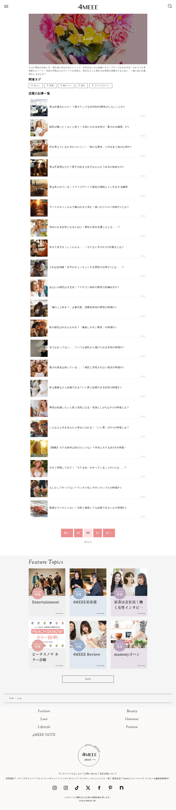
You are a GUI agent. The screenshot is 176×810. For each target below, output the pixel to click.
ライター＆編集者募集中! (157, 778)
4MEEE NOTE (44, 735)
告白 (83, 85)
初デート (67, 85)
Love (44, 719)
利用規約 (10, 778)
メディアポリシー (25, 778)
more (88, 679)
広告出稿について (108, 773)
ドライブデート (101, 85)
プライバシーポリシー (47, 778)
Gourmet (132, 719)
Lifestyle (44, 727)
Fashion (44, 711)
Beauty (132, 711)
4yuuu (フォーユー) (132, 778)
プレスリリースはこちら (70, 773)
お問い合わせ (90, 773)
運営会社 (116, 778)
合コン (37, 85)
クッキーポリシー (69, 778)
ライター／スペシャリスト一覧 (95, 778)
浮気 (51, 85)
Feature (132, 727)
